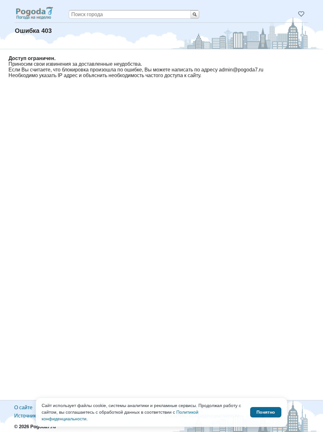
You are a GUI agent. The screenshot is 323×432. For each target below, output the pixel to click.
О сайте (23, 407)
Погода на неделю (34, 13)
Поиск (195, 14)
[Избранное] (301, 14)
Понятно (265, 412)
